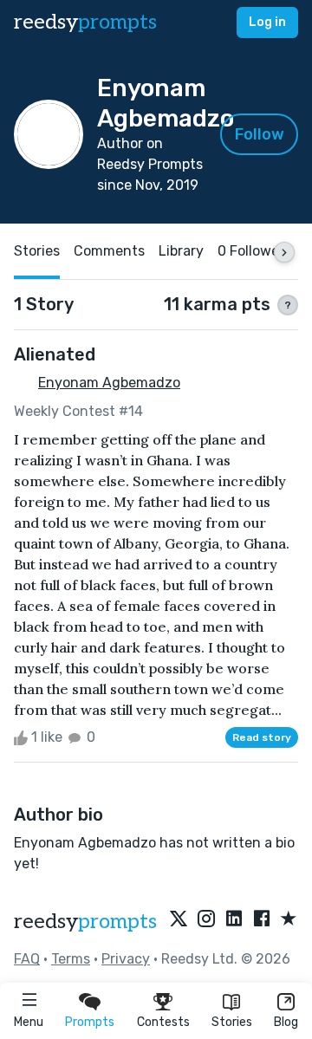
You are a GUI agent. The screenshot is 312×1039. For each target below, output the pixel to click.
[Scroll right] (284, 252)
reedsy (85, 22)
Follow (259, 134)
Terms (70, 959)
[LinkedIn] (234, 919)
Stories (231, 1022)
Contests (163, 1022)
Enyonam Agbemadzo (109, 382)
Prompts (89, 1022)
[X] (178, 919)
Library (181, 251)
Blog (286, 1022)
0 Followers (254, 251)
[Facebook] (261, 919)
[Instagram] (206, 919)
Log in (267, 22)
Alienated (54, 354)
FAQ (27, 959)
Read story (261, 737)
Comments (109, 251)
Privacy (125, 959)
